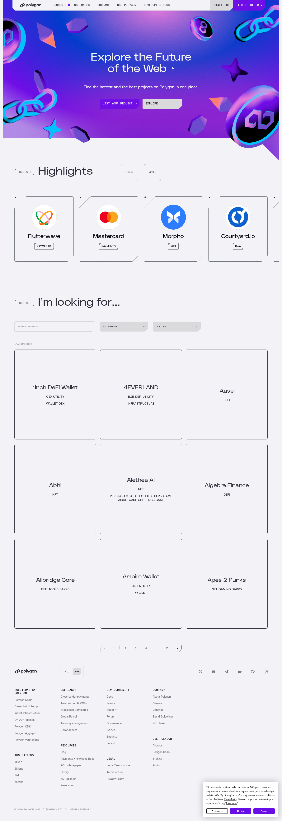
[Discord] (213, 671)
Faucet (111, 743)
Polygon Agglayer (25, 733)
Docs (110, 696)
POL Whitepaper (71, 765)
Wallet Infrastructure (27, 713)
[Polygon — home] (30, 5)
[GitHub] (252, 671)
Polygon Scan (161, 752)
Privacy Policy (115, 779)
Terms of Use (115, 772)
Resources (67, 785)
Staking (157, 759)
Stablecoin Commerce (74, 710)
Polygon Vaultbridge (27, 740)
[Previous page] (105, 648)
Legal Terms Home (118, 765)
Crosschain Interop (26, 706)
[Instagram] (265, 671)
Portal (156, 765)
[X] (200, 671)
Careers (157, 703)
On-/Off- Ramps (25, 720)
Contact (158, 710)
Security (112, 737)
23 (167, 648)
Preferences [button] (231, 803)
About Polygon (162, 696)
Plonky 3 (66, 772)
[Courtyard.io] (238, 229)
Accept (264, 811)
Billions (19, 769)
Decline (240, 811)
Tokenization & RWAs (74, 703)
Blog (63, 752)
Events (111, 703)
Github (111, 730)
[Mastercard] (108, 229)
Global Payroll (69, 716)
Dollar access (69, 730)
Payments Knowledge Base (77, 759)
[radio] (67, 671)
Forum (111, 716)
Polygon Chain (23, 700)
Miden (18, 762)
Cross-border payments (75, 696)
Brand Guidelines (163, 716)
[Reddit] (239, 671)
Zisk (17, 775)
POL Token (159, 723)
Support (112, 710)
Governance (114, 723)
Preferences (217, 811)
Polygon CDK (23, 726)
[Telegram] (226, 671)
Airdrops (157, 745)
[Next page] (177, 648)
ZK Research (68, 779)
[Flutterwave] (44, 229)
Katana (19, 782)
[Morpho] (173, 229)
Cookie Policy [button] (230, 799)
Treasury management (75, 723)
